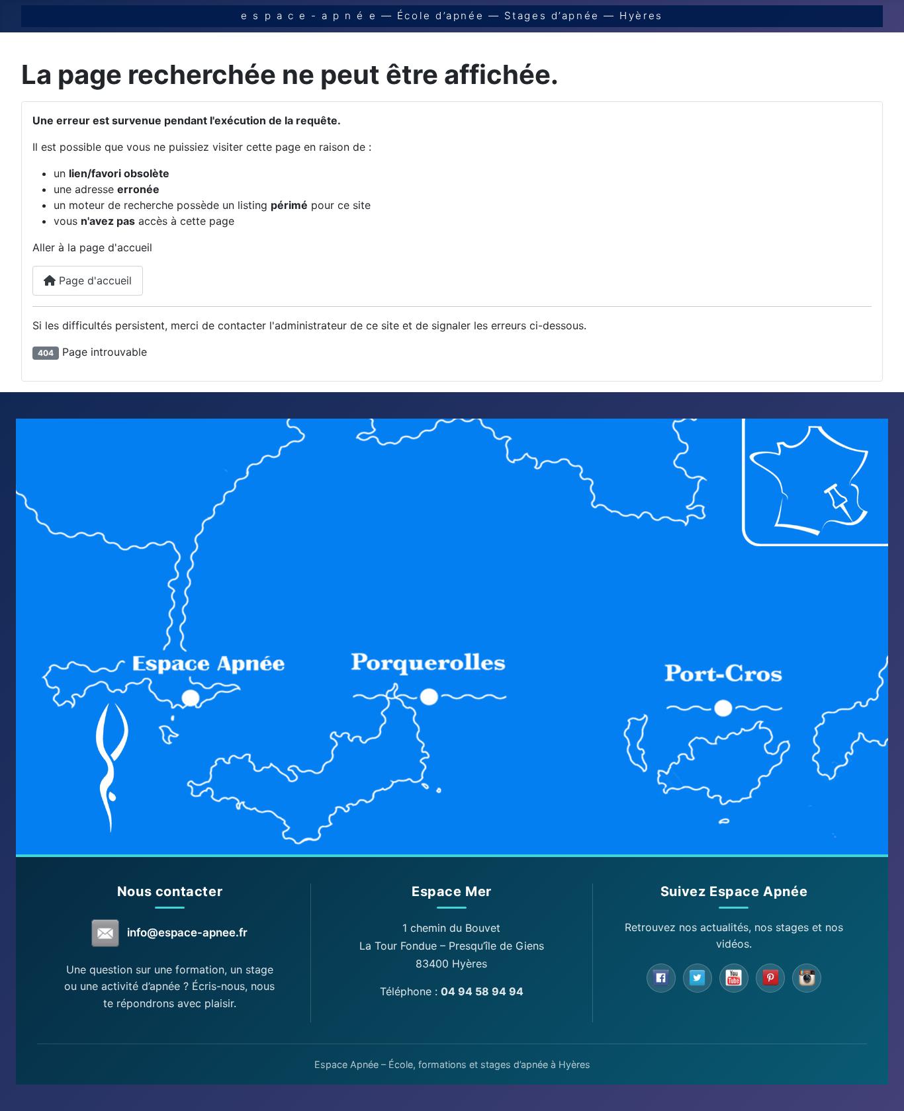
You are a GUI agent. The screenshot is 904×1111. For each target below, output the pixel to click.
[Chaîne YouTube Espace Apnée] (733, 978)
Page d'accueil (94, 280)
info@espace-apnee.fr (187, 932)
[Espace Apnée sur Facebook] (661, 978)
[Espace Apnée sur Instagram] (806, 978)
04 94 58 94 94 (482, 991)
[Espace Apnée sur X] (697, 978)
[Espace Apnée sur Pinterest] (770, 978)
